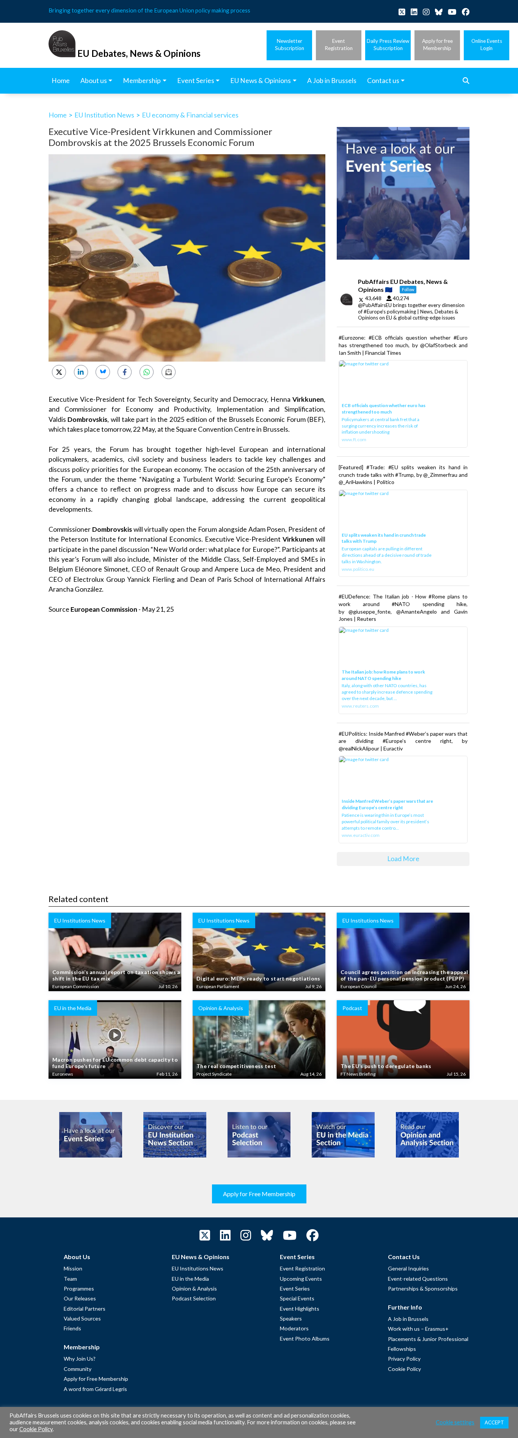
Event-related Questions (418, 1278)
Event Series (295, 1288)
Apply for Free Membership (259, 1193)
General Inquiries (408, 1268)
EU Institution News (104, 115)
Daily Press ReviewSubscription (388, 44)
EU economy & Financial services (190, 115)
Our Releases (80, 1298)
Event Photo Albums (305, 1338)
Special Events (297, 1298)
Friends (72, 1328)
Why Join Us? (80, 1358)
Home (58, 115)
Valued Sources (82, 1318)
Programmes (79, 1288)
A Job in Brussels (408, 1319)
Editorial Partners (84, 1308)
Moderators (294, 1328)
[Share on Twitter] (59, 372)
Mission (73, 1268)
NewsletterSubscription (289, 44)
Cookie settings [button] (455, 1422)
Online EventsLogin (486, 44)
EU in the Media (190, 1278)
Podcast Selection (194, 1298)
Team (70, 1278)
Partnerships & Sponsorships (423, 1288)
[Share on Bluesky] (103, 372)
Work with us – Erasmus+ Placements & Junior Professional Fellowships (428, 1338)
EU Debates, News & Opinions (139, 53)
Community (77, 1369)
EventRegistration (339, 44)
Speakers (291, 1318)
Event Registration (302, 1268)
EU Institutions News (197, 1268)
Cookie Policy (404, 1369)
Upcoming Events (301, 1278)
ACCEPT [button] (494, 1422)
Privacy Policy (404, 1358)
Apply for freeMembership (437, 44)
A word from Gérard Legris (95, 1389)
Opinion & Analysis (194, 1288)
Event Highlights (299, 1308)
